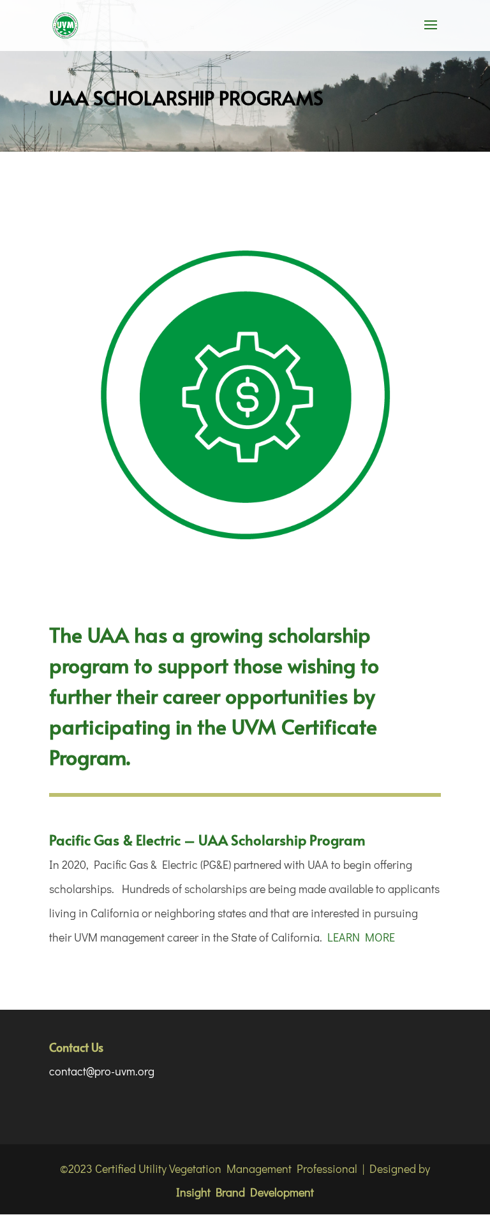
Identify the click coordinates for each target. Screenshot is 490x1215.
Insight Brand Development (245, 1192)
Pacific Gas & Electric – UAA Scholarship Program (207, 839)
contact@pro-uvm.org (101, 1071)
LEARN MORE (361, 937)
